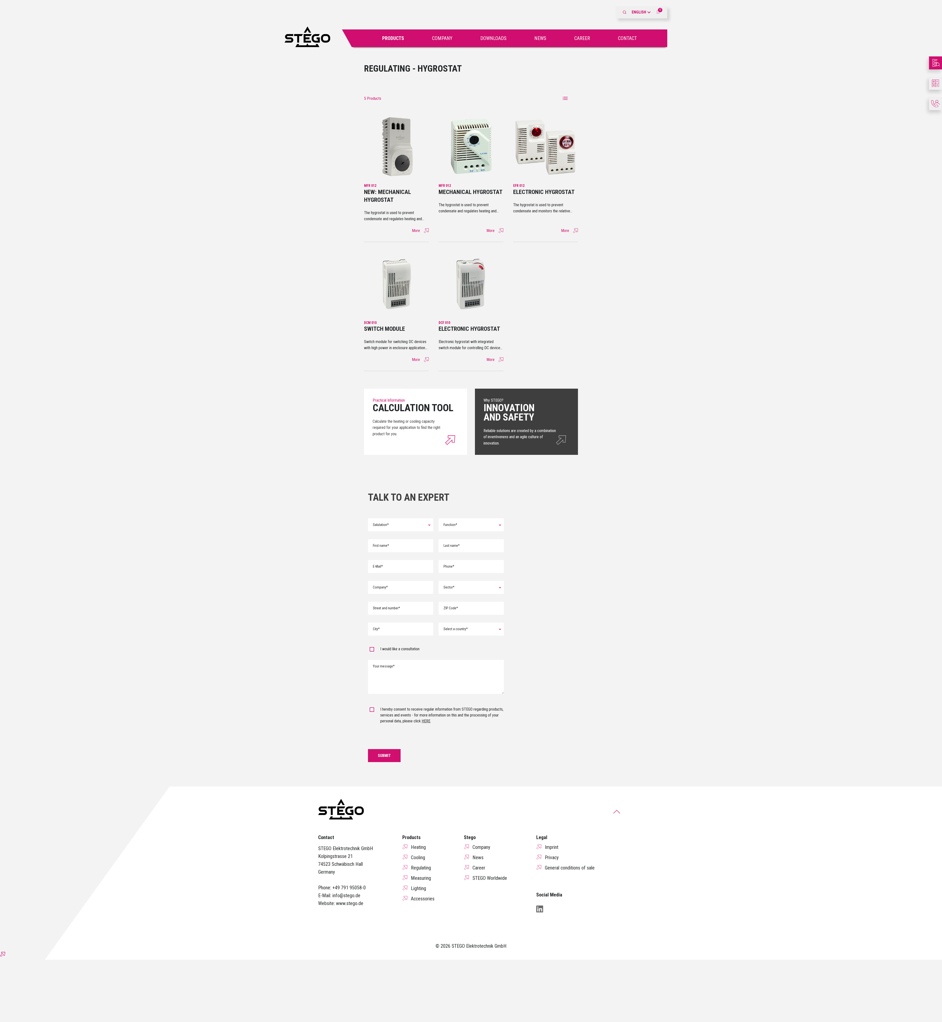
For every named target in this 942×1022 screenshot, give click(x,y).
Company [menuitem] (481, 847)
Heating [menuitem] (418, 847)
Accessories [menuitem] (422, 899)
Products (393, 38)
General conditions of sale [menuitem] (570, 868)
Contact (627, 38)
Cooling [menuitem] (418, 857)
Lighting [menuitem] (418, 888)
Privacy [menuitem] (552, 857)
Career (582, 38)
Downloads (493, 38)
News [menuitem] (478, 857)
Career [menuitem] (478, 868)
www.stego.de (349, 903)
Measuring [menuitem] (421, 878)
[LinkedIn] (539, 909)
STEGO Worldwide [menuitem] (489, 878)
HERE (426, 721)
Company (442, 38)
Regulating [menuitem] (421, 868)
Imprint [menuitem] (551, 847)
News (540, 38)
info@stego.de (346, 895)
